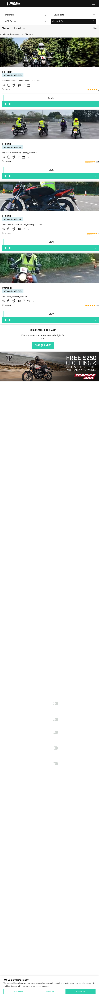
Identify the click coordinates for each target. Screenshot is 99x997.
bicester (7, 71)
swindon (7, 287)
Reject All (50, 991)
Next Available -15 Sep (13, 291)
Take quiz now (43, 345)
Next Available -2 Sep (12, 147)
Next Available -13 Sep (13, 75)
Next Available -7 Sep (12, 219)
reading (6, 143)
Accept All (80, 991)
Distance (29, 34)
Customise (18, 991)
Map (95, 28)
